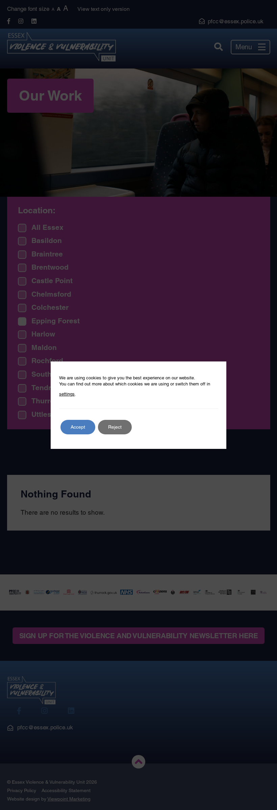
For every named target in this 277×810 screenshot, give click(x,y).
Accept (78, 427)
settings (67, 394)
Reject (115, 427)
